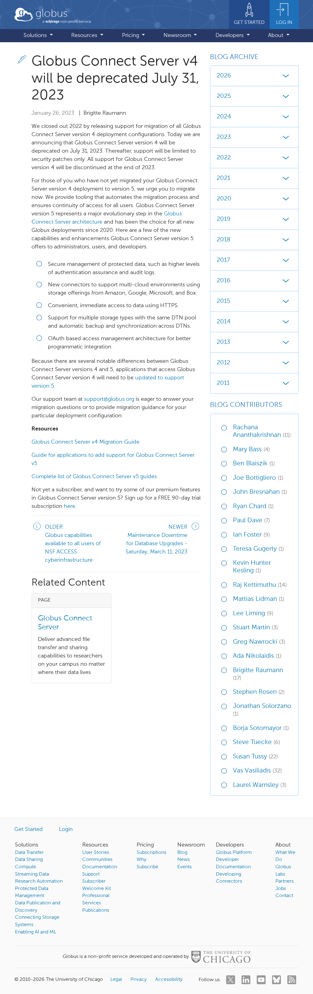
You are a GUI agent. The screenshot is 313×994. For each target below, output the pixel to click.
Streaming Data (32, 874)
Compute (25, 867)
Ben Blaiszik (254, 463)
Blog (182, 852)
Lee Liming (253, 613)
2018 (223, 240)
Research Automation (39, 881)
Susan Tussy (255, 757)
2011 (223, 383)
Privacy (139, 979)
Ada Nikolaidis (257, 656)
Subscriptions (151, 852)
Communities (97, 859)
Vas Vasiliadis (257, 771)
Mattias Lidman (258, 599)
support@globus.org (109, 399)
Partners (284, 881)
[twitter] (231, 980)
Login (66, 829)
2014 (223, 322)
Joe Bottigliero (258, 478)
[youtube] (261, 980)
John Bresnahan (260, 492)
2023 (224, 137)
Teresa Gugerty (258, 549)
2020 (224, 199)
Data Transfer (29, 852)
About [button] (276, 35)
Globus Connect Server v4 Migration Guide (85, 442)
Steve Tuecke (256, 742)
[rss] (292, 980)
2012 (223, 363)
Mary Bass (251, 449)
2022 (224, 158)
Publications (95, 910)
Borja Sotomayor (261, 728)
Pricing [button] (131, 35)
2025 (224, 96)
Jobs (280, 888)
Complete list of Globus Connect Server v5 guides (94, 476)
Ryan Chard (253, 506)
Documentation (99, 867)
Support (91, 874)
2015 (223, 301)
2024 (224, 117)
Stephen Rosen (259, 692)
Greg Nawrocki (259, 642)
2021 (223, 178)
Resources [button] (85, 35)
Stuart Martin (255, 627)
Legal (116, 979)
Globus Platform (234, 852)
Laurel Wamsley (259, 785)
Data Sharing (29, 859)
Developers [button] (230, 35)
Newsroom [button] (178, 35)
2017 (223, 260)
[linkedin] (246, 980)
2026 (224, 76)
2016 (223, 281)
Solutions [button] (36, 35)
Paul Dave (251, 520)
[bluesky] (276, 980)
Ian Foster (251, 535)
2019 (223, 219)
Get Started (28, 829)
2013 (223, 342)
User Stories (95, 852)
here (69, 506)
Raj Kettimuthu (260, 585)
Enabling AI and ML (35, 932)
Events (184, 867)
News (183, 859)
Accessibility (168, 979)
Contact (284, 895)
